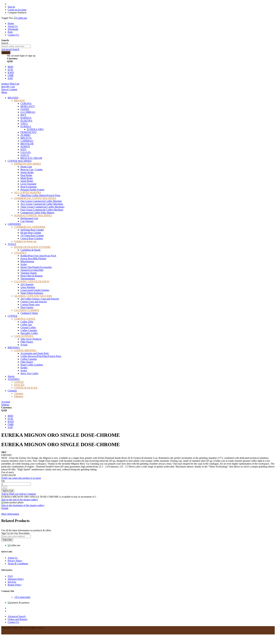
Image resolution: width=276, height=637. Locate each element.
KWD (11, 72)
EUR (10, 69)
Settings (5, 404)
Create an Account (17, 9)
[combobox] (16, 46)
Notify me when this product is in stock (21, 478)
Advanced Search (10, 49)
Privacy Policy (15, 560)
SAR (10, 78)
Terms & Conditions (18, 563)
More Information (10, 514)
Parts (10, 32)
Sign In (11, 6)
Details (4, 508)
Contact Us (13, 35)
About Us (13, 26)
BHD (10, 66)
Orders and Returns (17, 619)
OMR (11, 75)
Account (5, 401)
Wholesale (13, 29)
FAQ (10, 576)
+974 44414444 (22, 597)
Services (12, 582)
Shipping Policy (16, 579)
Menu (4, 92)
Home (11, 23)
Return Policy (15, 584)
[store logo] (20, 18)
